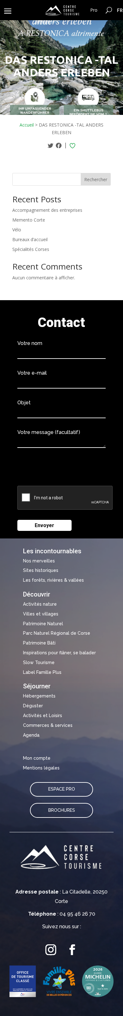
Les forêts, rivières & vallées (53, 580)
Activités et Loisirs (42, 715)
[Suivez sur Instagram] (51, 949)
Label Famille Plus (42, 672)
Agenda (31, 735)
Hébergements (39, 695)
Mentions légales (41, 767)
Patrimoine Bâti (39, 642)
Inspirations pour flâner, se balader (59, 652)
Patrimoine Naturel (43, 623)
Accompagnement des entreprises (47, 210)
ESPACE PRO (61, 789)
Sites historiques (40, 570)
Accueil (27, 125)
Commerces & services (48, 725)
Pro (93, 10)
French (120, 10)
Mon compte (36, 758)
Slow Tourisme (39, 662)
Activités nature (40, 604)
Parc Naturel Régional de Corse (56, 633)
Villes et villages (40, 613)
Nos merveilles (39, 560)
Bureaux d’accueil (30, 239)
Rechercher (95, 179)
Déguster (33, 705)
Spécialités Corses (30, 249)
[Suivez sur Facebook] (72, 949)
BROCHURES (61, 810)
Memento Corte (28, 220)
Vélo (16, 230)
